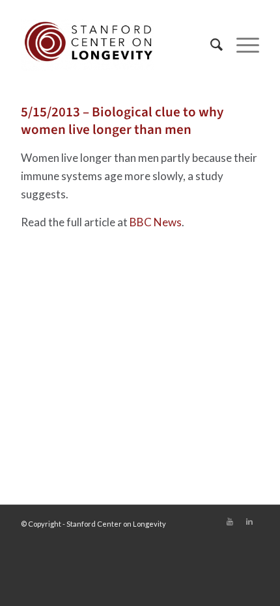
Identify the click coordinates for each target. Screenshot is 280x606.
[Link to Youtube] (230, 521)
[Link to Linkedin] (249, 521)
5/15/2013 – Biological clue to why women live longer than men (122, 120)
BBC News (156, 222)
